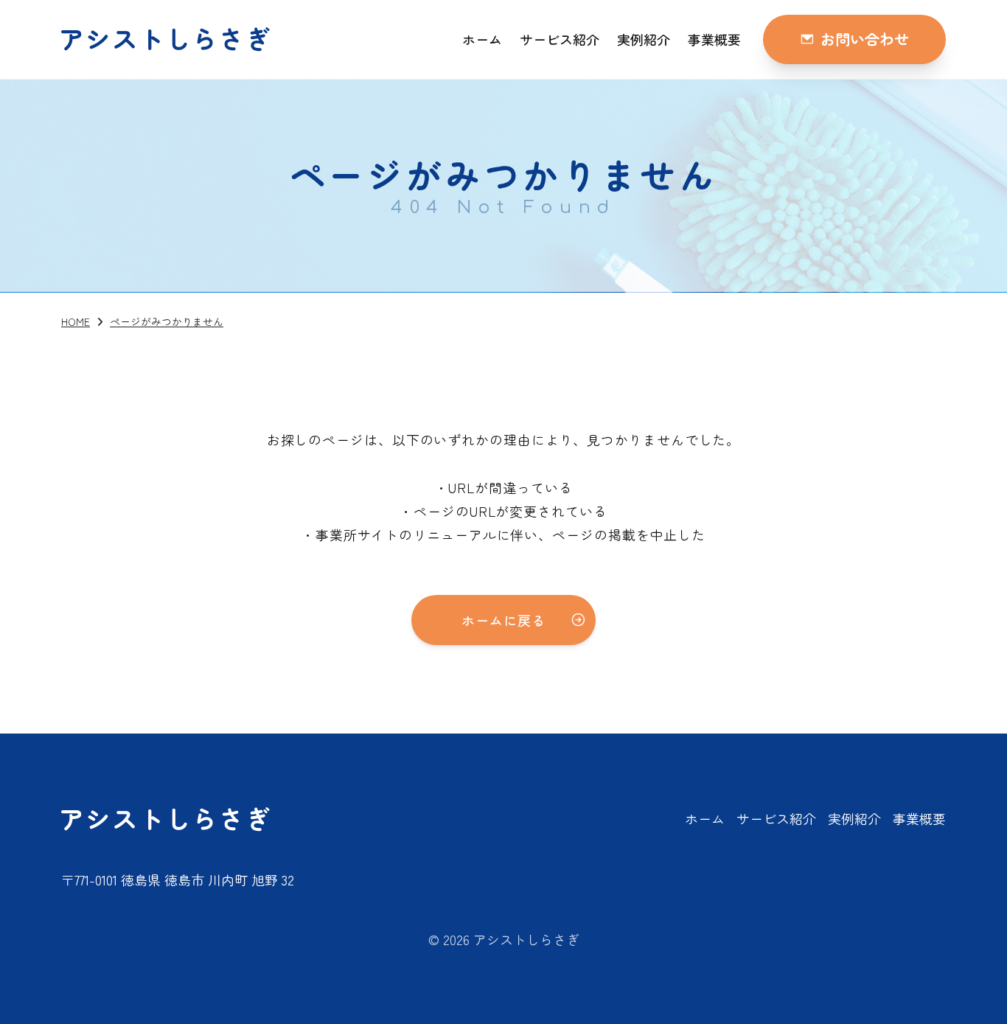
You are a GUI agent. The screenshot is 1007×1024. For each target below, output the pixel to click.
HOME (75, 321)
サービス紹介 (559, 39)
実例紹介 (643, 39)
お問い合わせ (864, 38)
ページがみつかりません (166, 321)
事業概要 (714, 39)
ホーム (482, 39)
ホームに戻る (503, 620)
